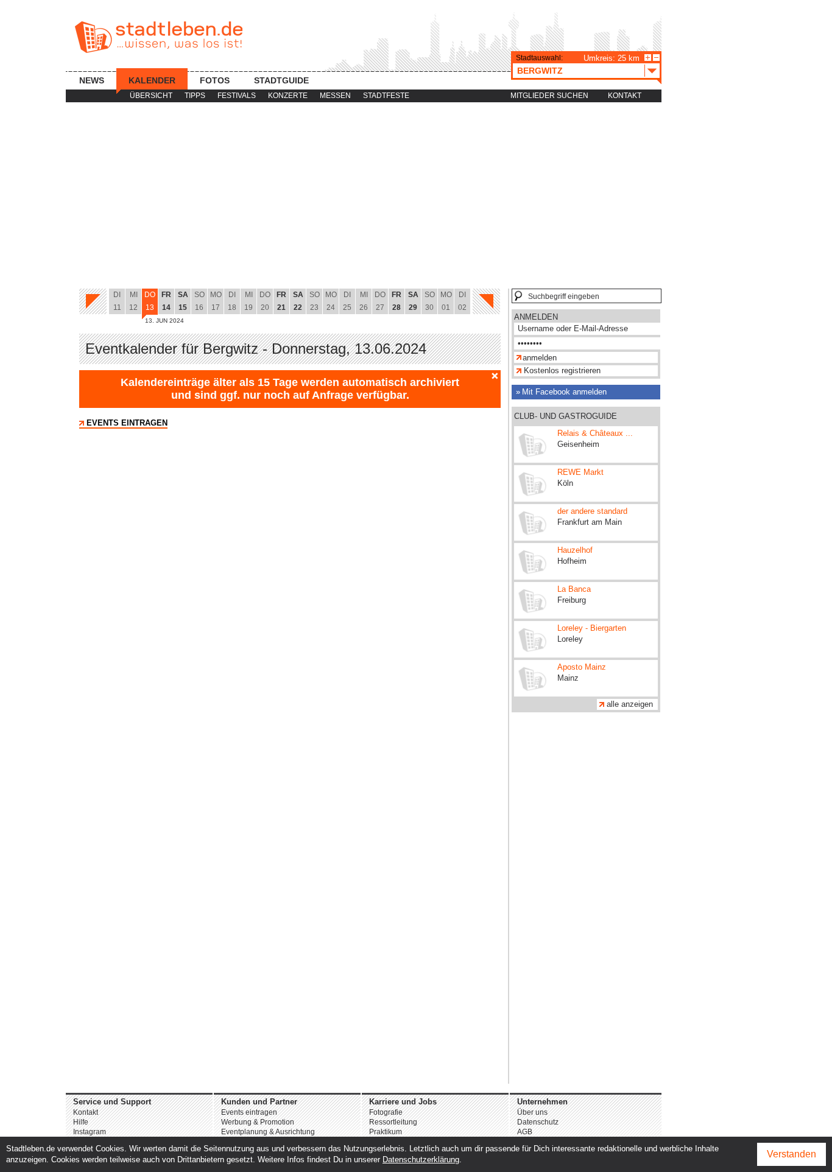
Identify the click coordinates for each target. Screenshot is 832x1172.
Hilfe (80, 1122)
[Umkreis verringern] (656, 57)
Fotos (215, 80)
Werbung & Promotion (257, 1122)
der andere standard (592, 511)
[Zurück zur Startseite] (158, 37)
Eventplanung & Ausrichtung (268, 1132)
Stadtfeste (386, 95)
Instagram (89, 1132)
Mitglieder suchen (549, 95)
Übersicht (151, 95)
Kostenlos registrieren (562, 370)
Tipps (195, 95)
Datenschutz (538, 1122)
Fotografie (386, 1112)
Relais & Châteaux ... (595, 433)
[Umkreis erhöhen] (647, 57)
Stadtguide (281, 80)
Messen (335, 95)
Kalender (152, 80)
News (91, 80)
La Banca (574, 589)
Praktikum (385, 1132)
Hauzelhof (575, 550)
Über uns (532, 1112)
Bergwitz (540, 70)
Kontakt (624, 95)
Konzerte (288, 95)
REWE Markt (580, 472)
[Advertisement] (363, 196)
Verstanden (791, 1154)
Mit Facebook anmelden (564, 391)
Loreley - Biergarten (591, 628)
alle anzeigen (630, 704)
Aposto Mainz (581, 667)
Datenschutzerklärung (421, 1159)
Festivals (236, 95)
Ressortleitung (393, 1122)
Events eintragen (126, 422)
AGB (524, 1132)
